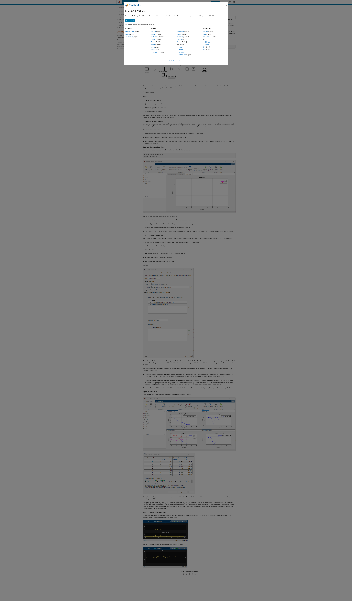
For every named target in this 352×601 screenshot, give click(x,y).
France (153, 44)
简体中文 (207, 42)
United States (129, 37)
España (153, 39)
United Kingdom (181, 55)
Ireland (153, 47)
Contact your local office (176, 61)
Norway (179, 34)
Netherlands (180, 31)
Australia (205, 31)
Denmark (153, 34)
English (181, 49)
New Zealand (206, 37)
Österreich (180, 37)
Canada (127, 34)
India (204, 34)
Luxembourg (154, 52)
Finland (153, 42)
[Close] (226, 5)
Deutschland (154, 37)
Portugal (179, 39)
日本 (204, 47)
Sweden (179, 42)
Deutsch (181, 47)
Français (181, 52)
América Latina (129, 31)
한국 (204, 49)
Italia (152, 49)
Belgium (153, 31)
